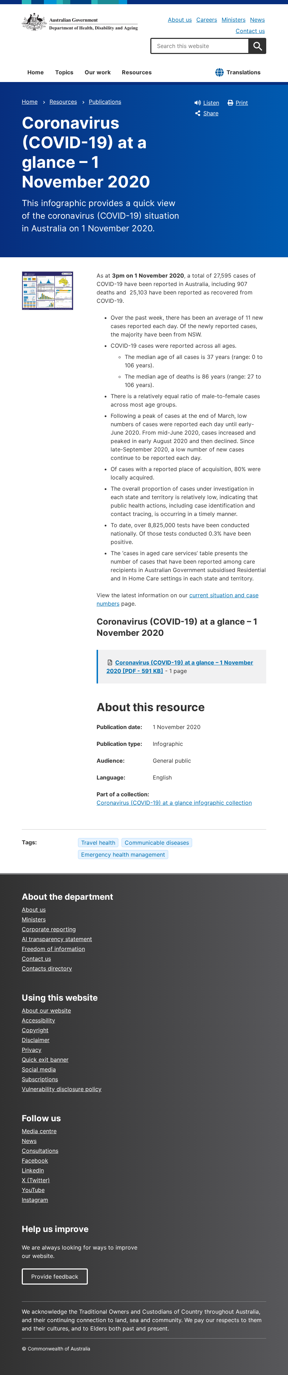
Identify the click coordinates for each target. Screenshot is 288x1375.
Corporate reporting (49, 929)
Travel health (98, 842)
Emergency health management (123, 854)
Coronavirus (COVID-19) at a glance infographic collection (174, 802)
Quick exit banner (45, 1059)
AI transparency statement (57, 938)
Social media (39, 1069)
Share (210, 113)
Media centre (39, 1131)
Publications (105, 101)
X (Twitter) (36, 1180)
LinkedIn (33, 1170)
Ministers (234, 19)
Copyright (35, 1030)
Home (35, 72)
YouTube (33, 1189)
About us (180, 19)
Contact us (250, 30)
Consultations (40, 1150)
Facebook (35, 1160)
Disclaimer (36, 1039)
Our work (98, 72)
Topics (64, 72)
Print (242, 102)
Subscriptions (40, 1079)
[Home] (80, 22)
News (257, 19)
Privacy (31, 1049)
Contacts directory (47, 968)
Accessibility (38, 1020)
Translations (244, 72)
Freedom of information (53, 948)
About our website (46, 1010)
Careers (206, 19)
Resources (137, 72)
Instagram (35, 1199)
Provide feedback (54, 1276)
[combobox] (199, 46)
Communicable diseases (157, 842)
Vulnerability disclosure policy (62, 1088)
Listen (211, 102)
